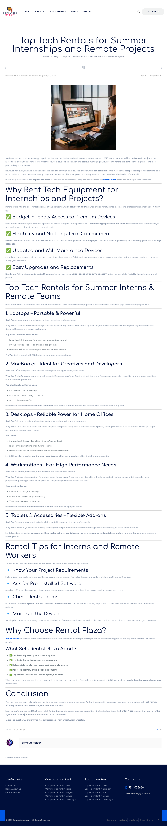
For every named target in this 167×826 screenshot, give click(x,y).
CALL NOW (151, 12)
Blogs (142, 820)
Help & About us (13, 788)
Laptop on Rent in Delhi (96, 785)
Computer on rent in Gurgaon (59, 792)
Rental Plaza (110, 179)
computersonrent (29, 75)
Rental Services (12, 792)
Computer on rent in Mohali (58, 795)
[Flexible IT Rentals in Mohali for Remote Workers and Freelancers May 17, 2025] (164, 815)
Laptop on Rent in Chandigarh (99, 799)
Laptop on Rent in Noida (96, 792)
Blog (56, 56)
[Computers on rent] (10, 11)
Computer (111, 820)
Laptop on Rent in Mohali (97, 795)
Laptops (123, 820)
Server (150, 820)
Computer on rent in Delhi (57, 785)
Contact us (11, 785)
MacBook (133, 820)
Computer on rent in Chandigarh (61, 799)
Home (46, 56)
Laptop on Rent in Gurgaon (98, 788)
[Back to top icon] (159, 819)
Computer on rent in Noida (58, 788)
